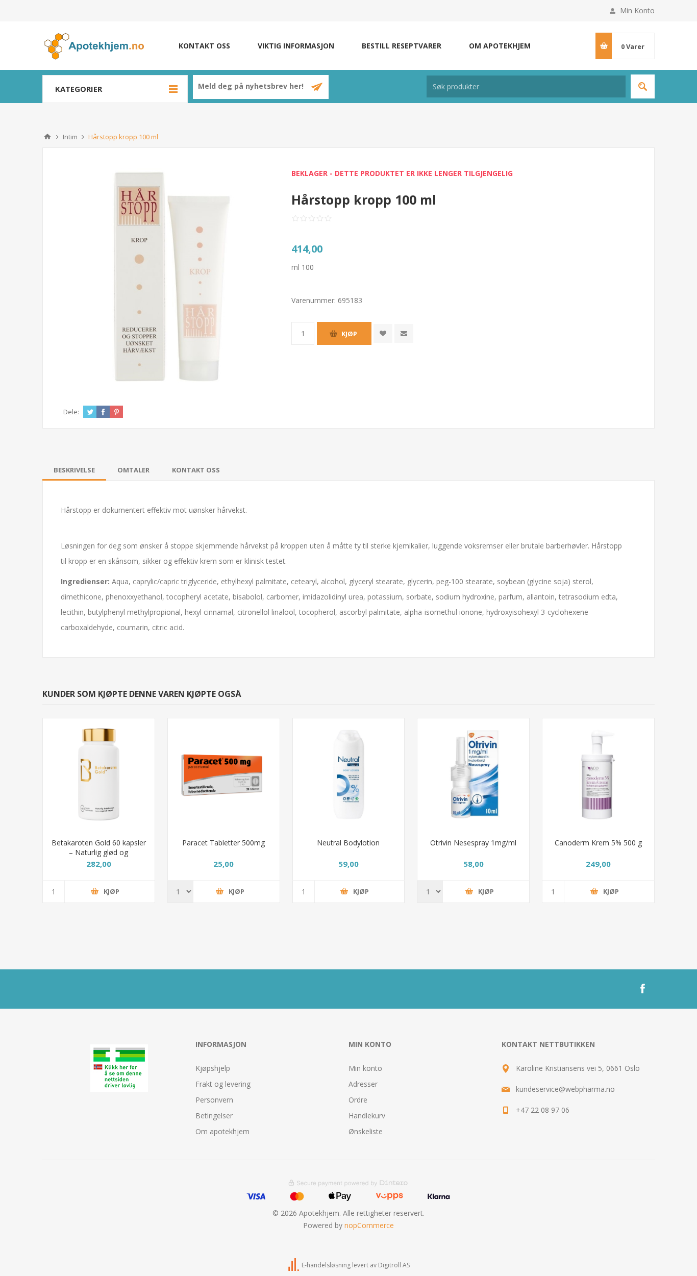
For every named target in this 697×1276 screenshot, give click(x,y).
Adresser (363, 1084)
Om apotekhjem (500, 46)
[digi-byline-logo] (294, 1265)
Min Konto (637, 10)
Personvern (214, 1100)
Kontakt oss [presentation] (196, 469)
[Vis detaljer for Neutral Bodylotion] (349, 774)
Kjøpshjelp (212, 1068)
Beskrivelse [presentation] (74, 469)
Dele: (71, 411)
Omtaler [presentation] (133, 469)
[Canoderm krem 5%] (598, 774)
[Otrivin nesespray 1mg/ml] (473, 774)
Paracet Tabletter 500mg (223, 842)
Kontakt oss (204, 46)
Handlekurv (366, 1115)
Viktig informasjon (296, 46)
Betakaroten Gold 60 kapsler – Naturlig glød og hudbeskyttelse (99, 852)
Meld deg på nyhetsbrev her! (252, 86)
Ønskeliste (365, 1131)
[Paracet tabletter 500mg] (224, 774)
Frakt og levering (223, 1084)
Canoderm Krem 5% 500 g (598, 842)
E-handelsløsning (326, 1265)
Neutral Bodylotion (348, 842)
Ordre (357, 1100)
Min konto (365, 1068)
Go (643, 86)
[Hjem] (47, 137)
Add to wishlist (383, 333)
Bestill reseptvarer (401, 46)
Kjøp (349, 333)
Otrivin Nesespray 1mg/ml (473, 842)
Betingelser (214, 1115)
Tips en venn (403, 333)
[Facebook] (642, 989)
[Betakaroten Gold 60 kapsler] (99, 774)
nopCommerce (369, 1225)
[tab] (74, 470)
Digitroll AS (394, 1265)
